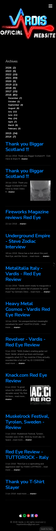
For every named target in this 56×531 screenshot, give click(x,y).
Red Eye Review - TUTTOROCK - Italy (26, 455)
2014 (10, 136)
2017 (11, 91)
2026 (10, 67)
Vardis (28, 24)
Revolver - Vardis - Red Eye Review (25, 342)
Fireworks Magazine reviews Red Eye (27, 215)
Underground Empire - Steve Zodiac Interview (27, 241)
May (12, 118)
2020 (10, 81)
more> (24, 159)
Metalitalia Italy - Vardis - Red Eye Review (23, 274)
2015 (11, 133)
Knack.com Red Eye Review (26, 378)
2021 (11, 78)
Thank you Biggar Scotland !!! (24, 147)
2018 (10, 88)
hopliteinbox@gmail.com (28, 524)
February (14, 128)
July (12, 111)
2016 (11, 94)
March (13, 125)
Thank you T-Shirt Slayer (24, 484)
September (15, 105)
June (12, 115)
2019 (11, 84)
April (12, 121)
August (13, 108)
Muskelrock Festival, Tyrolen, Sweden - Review (27, 422)
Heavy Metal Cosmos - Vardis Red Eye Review (27, 309)
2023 (10, 71)
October (14, 101)
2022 (11, 74)
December (15, 98)
